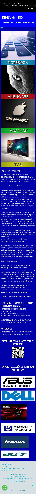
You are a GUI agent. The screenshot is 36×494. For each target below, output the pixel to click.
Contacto (5, 466)
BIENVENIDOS (7, 464)
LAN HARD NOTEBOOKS (11, 4)
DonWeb (22, 491)
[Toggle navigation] (32, 8)
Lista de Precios (7, 471)
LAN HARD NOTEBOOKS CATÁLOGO (14, 469)
